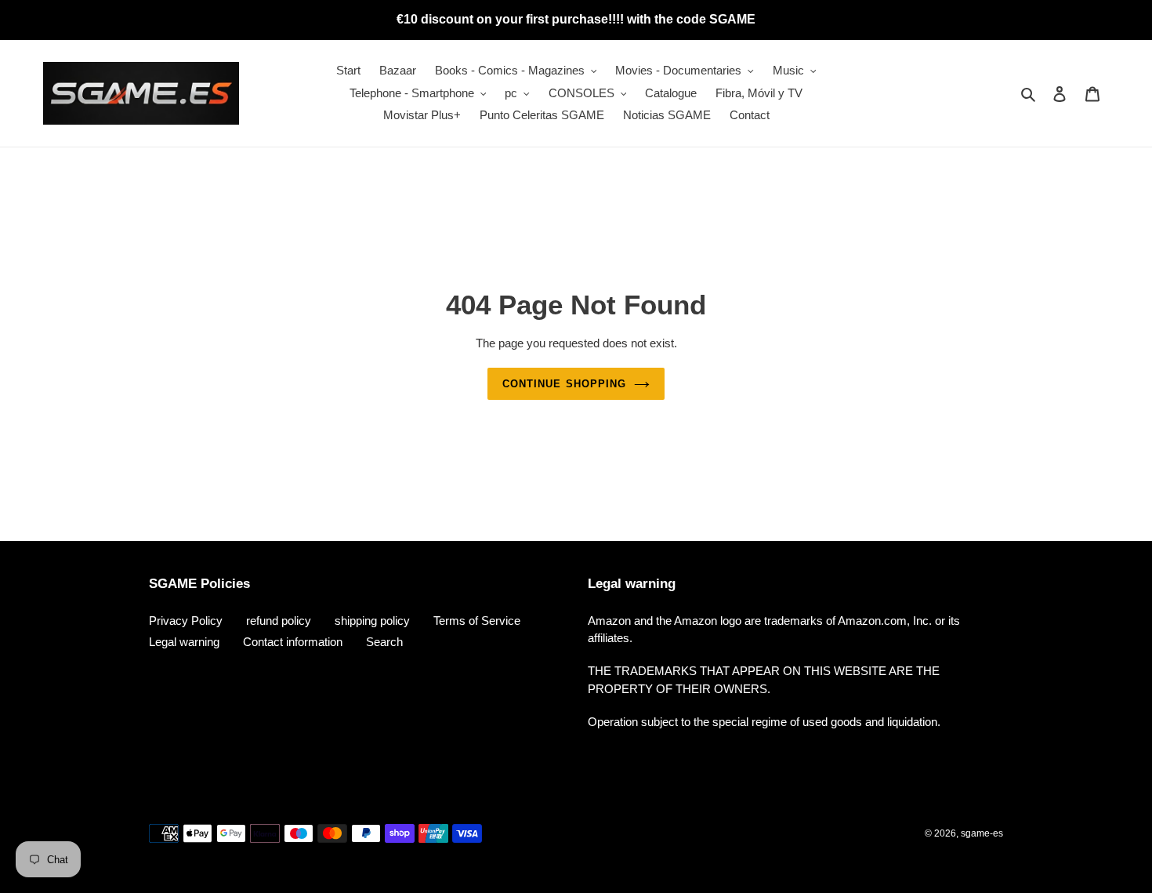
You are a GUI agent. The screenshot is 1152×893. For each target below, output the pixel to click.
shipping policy (372, 620)
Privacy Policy (186, 620)
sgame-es (982, 833)
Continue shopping (564, 384)
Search (384, 641)
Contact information (292, 641)
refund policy (278, 620)
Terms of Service (476, 620)
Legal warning (184, 641)
